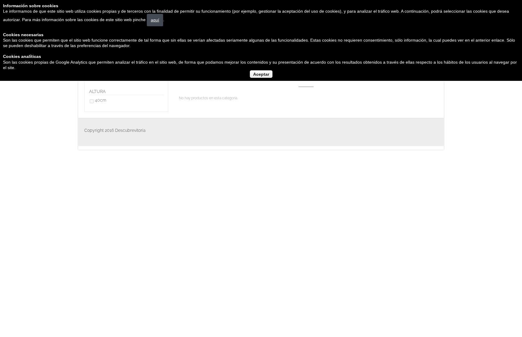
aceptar (261, 74)
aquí (155, 19)
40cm (100, 100)
